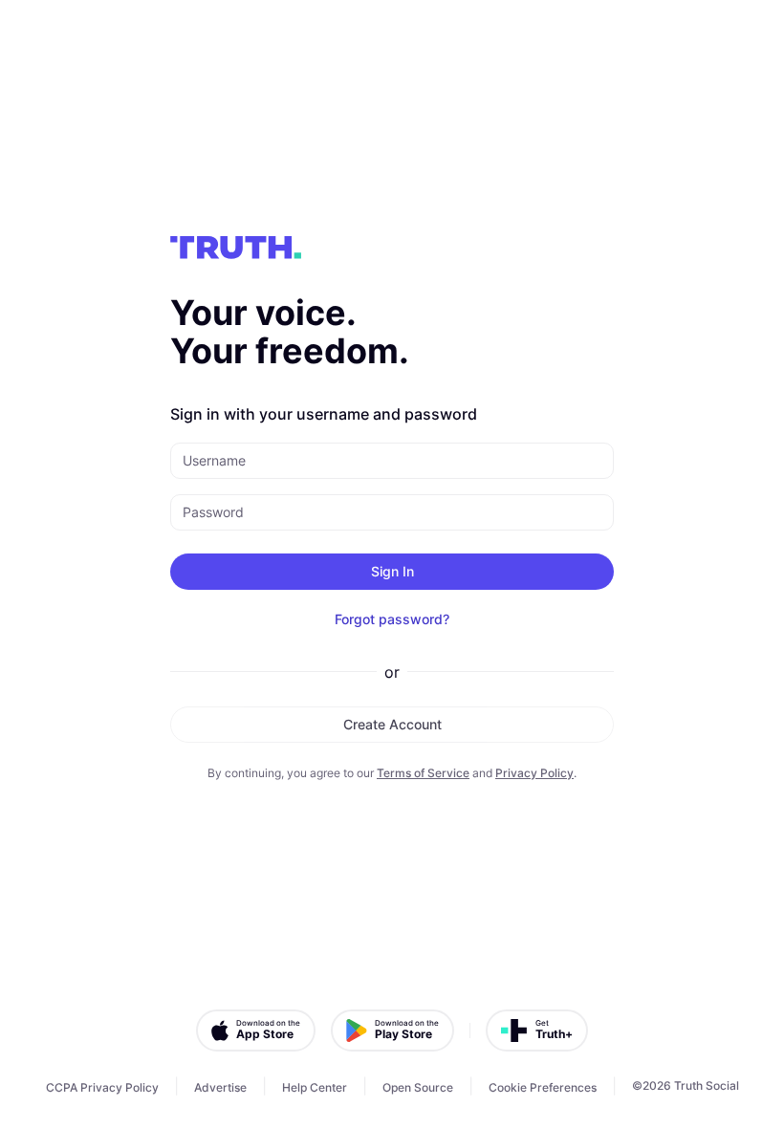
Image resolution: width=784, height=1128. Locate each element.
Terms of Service (423, 773)
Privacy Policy (534, 773)
